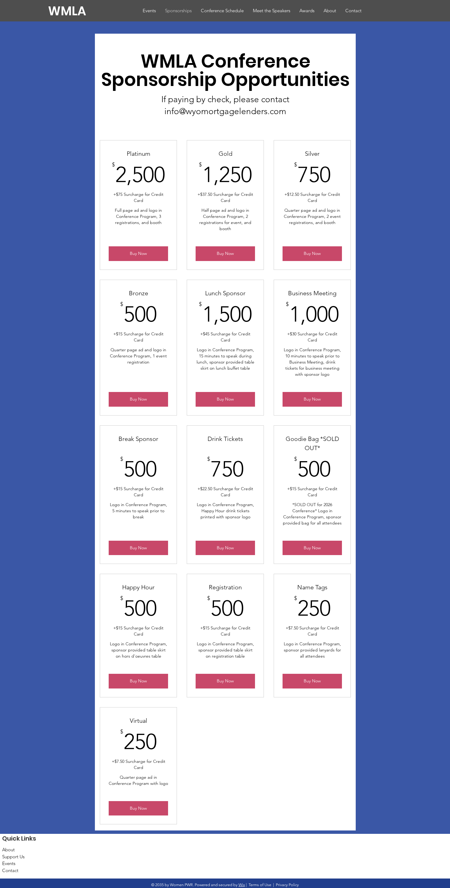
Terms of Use (260, 884)
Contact (10, 870)
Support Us (13, 857)
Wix (241, 884)
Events (8, 863)
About (8, 850)
